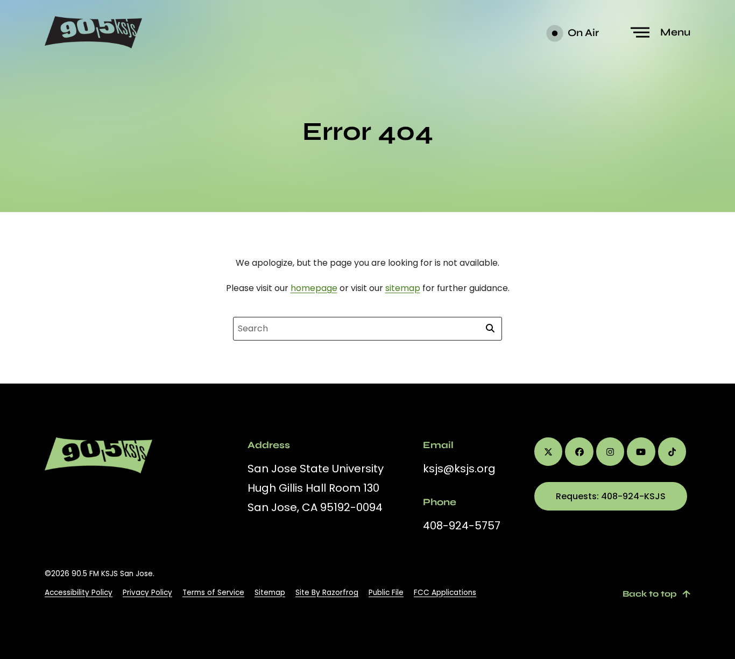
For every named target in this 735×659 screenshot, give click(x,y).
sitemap (402, 288)
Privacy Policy (147, 592)
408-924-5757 (461, 525)
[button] (661, 32)
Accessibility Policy (78, 592)
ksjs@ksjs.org (459, 468)
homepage (314, 288)
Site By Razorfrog (326, 592)
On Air (582, 32)
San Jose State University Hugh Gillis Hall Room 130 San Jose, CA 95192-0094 (316, 488)
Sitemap (270, 592)
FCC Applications (445, 592)
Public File (386, 592)
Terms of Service (213, 592)
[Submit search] (490, 329)
